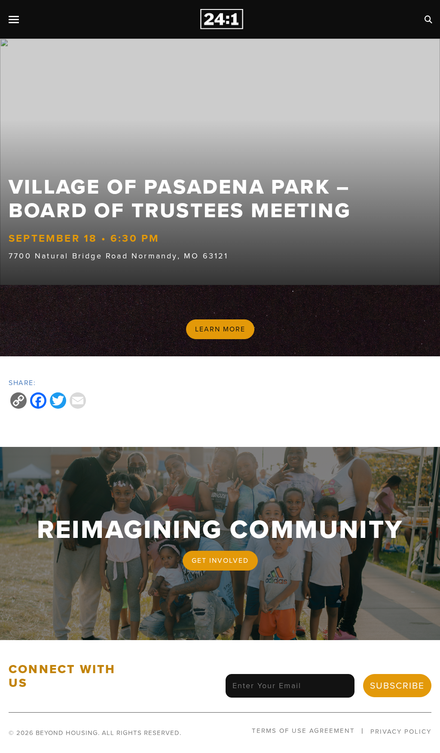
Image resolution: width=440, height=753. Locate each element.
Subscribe (397, 685)
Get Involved (220, 560)
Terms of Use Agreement (303, 730)
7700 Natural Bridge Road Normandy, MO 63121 (119, 255)
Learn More (220, 329)
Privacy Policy (400, 731)
